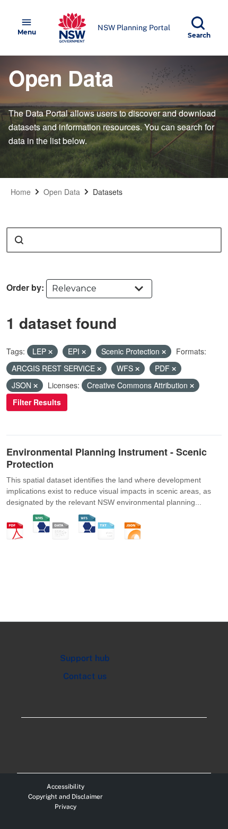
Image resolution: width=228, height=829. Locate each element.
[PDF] (18, 519)
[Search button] (19, 240)
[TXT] (110, 519)
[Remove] (50, 351)
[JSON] (136, 519)
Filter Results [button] (37, 402)
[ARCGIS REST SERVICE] (64, 519)
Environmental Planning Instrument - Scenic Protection (106, 458)
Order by (23, 287)
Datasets (107, 191)
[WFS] (86, 519)
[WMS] (41, 519)
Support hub (85, 658)
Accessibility (65, 786)
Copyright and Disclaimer (65, 796)
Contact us (85, 676)
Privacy (65, 806)
